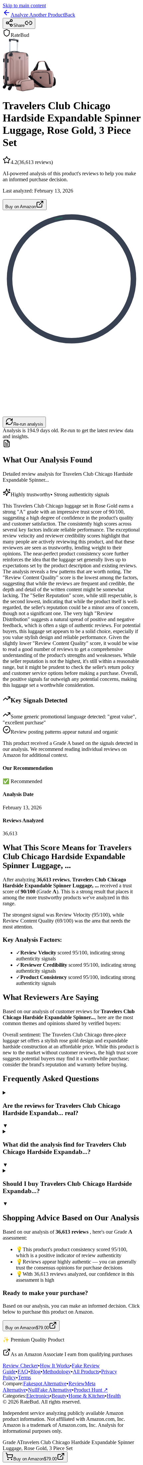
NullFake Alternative (50, 1390)
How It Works (55, 1365)
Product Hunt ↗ (91, 1390)
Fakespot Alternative (45, 1383)
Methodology (57, 1371)
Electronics (38, 1396)
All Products (86, 1371)
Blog (35, 1371)
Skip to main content (24, 5)
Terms (24, 1377)
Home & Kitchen (87, 1396)
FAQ (23, 1371)
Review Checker (20, 1365)
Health (114, 1396)
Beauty (59, 1396)
